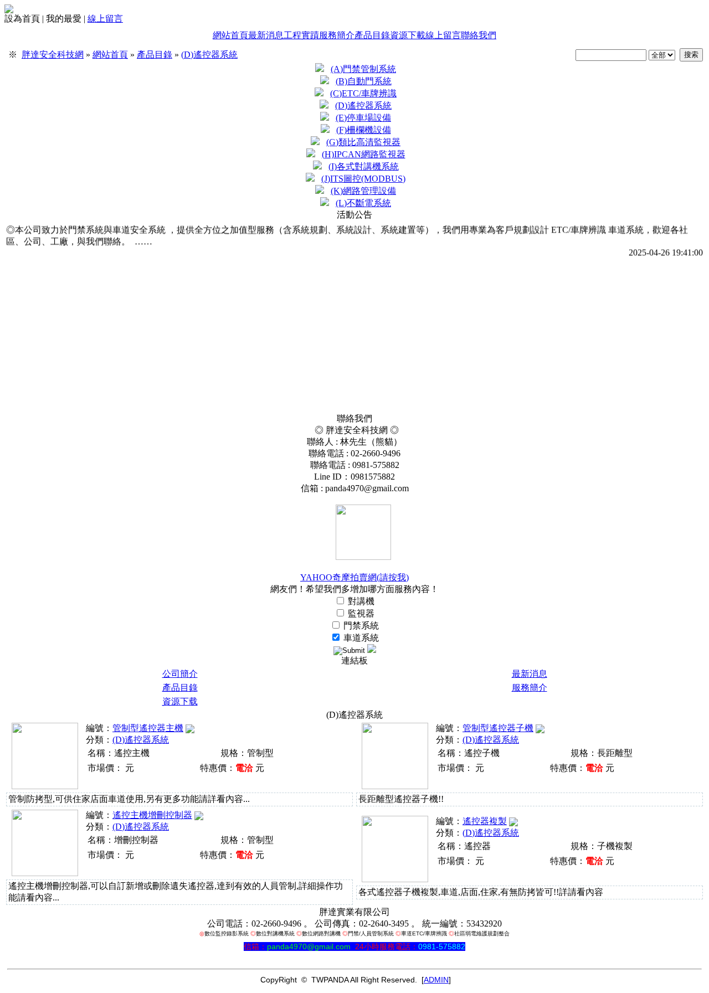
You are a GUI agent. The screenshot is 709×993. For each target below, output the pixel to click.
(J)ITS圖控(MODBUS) (363, 178)
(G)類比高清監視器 (363, 142)
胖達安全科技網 (53, 54)
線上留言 (105, 18)
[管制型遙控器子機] (395, 786)
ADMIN (436, 979)
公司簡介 (180, 673)
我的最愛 (63, 18)
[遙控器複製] (395, 879)
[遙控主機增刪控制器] (45, 873)
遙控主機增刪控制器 (152, 815)
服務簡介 (336, 35)
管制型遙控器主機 (147, 728)
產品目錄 (372, 35)
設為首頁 (22, 18)
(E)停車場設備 (363, 117)
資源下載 (407, 35)
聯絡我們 (478, 35)
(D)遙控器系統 (209, 54)
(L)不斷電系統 (363, 203)
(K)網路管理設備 (363, 190)
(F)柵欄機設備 (363, 130)
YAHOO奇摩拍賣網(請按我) (354, 577)
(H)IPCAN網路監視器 (363, 154)
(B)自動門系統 (364, 81)
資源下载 (180, 701)
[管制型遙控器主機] (45, 786)
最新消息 (266, 35)
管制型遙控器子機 (498, 728)
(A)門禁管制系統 (363, 69)
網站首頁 (230, 35)
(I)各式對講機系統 (363, 166)
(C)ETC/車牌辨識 (363, 93)
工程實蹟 (301, 35)
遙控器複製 (485, 821)
